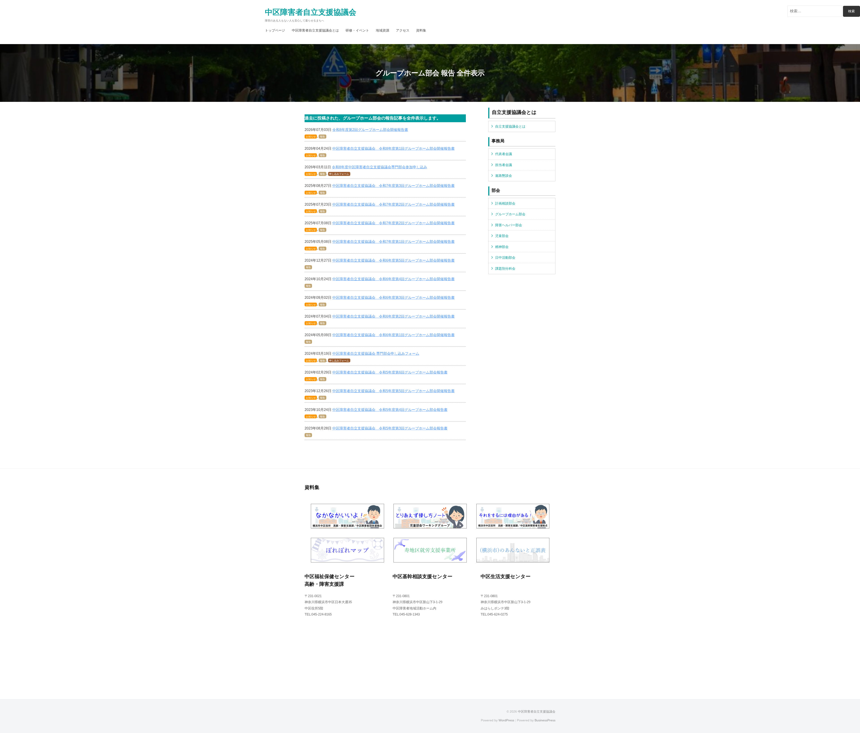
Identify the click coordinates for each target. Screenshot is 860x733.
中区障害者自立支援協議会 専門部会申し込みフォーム (375, 353)
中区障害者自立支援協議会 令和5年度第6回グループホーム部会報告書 (389, 372)
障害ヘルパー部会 (508, 225)
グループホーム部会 (510, 214)
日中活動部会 (505, 257)
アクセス (402, 30)
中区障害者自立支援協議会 (310, 12)
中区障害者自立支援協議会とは (315, 30)
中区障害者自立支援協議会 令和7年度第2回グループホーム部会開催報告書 (393, 204)
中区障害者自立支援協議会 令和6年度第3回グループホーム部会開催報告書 (393, 297)
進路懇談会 (503, 175)
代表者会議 (503, 154)
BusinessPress (545, 720)
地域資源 (382, 30)
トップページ (275, 30)
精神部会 (502, 247)
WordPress (506, 720)
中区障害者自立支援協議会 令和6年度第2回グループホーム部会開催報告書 (393, 316)
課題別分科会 (505, 268)
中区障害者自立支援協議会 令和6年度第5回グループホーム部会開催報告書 (393, 260)
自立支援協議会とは (510, 126)
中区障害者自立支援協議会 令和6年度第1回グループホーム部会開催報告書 (393, 335)
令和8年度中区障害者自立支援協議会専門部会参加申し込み (379, 167)
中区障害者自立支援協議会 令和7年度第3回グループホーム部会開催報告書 (393, 186)
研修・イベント (357, 30)
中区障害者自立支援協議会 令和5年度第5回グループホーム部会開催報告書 (393, 391)
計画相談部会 (505, 203)
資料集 (421, 30)
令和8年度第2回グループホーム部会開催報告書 (370, 130)
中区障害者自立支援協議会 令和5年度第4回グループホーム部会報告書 (389, 410)
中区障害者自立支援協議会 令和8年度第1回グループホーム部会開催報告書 (393, 148)
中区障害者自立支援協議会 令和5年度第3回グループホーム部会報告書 (389, 428)
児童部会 (502, 236)
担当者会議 (503, 165)
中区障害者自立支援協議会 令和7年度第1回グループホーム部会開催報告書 (393, 241)
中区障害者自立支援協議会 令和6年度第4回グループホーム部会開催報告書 (393, 279)
